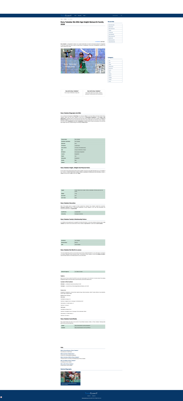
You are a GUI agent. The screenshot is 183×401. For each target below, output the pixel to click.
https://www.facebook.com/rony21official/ (82, 327)
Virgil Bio (110, 30)
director (110, 70)
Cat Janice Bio (111, 32)
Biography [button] (79, 15)
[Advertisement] (91, 6)
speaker (110, 64)
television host (111, 66)
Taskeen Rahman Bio (112, 41)
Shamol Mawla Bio (111, 34)
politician (110, 75)
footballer (110, 77)
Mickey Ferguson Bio (112, 36)
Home (75, 15)
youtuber (110, 79)
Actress (110, 81)
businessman (111, 68)
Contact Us (94, 395)
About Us (88, 395)
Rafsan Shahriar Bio (112, 28)
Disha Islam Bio (111, 26)
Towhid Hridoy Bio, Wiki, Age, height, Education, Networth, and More (69, 384)
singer (110, 62)
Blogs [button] (84, 15)
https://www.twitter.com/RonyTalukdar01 (82, 325)
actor (109, 60)
